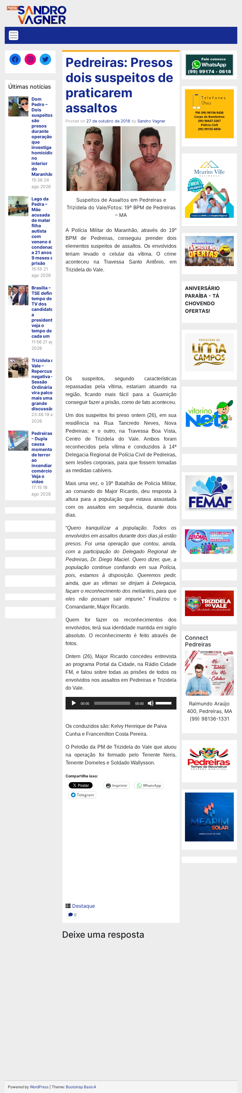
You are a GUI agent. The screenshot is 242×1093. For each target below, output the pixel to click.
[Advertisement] (121, 325)
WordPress (39, 1086)
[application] (121, 703)
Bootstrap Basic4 (81, 1086)
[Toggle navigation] (13, 35)
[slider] (164, 702)
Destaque (83, 906)
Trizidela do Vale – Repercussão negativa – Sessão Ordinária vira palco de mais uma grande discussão (46, 384)
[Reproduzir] (74, 703)
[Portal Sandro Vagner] (36, 13)
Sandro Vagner (151, 121)
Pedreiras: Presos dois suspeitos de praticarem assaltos (119, 85)
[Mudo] (150, 703)
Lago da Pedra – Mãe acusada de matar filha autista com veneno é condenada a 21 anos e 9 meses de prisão (44, 231)
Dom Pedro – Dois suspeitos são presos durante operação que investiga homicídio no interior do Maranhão (43, 136)
